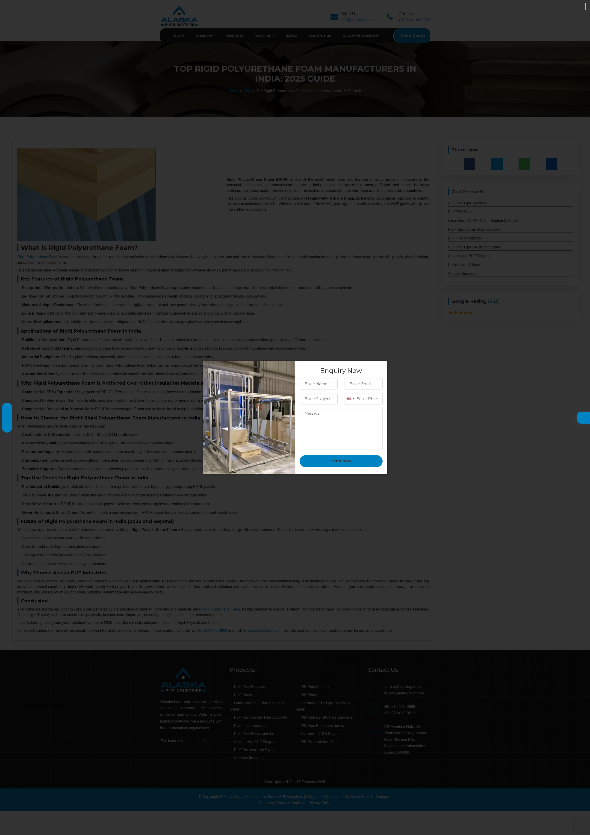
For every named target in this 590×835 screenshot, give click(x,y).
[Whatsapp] (7, 425)
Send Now (341, 461)
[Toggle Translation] (582, 418)
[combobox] (350, 398)
